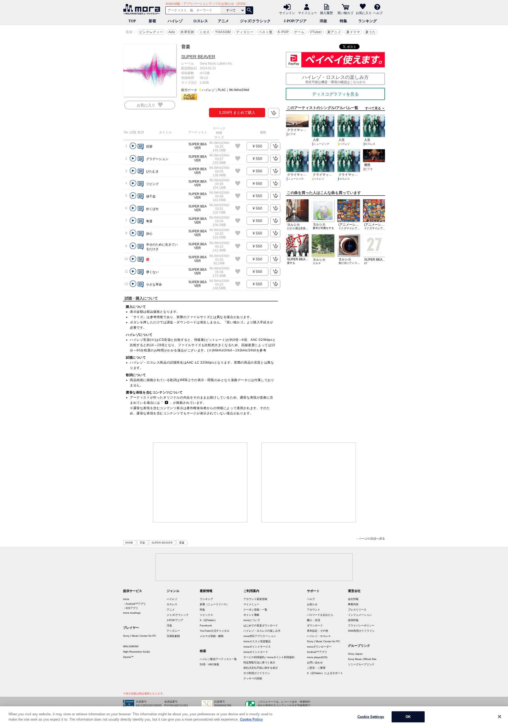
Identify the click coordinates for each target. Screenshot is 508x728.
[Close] (499, 716)
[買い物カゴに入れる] (273, 113)
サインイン (287, 12)
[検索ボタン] (249, 10)
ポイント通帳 (251, 614)
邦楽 (142, 542)
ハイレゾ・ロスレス (319, 636)
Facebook (206, 625)
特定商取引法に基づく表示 (259, 662)
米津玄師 (187, 32)
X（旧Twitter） (208, 620)
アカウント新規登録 (255, 599)
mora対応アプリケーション (259, 636)
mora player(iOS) (317, 657)
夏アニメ (334, 32)
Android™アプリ (317, 651)
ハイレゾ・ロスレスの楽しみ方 (261, 630)
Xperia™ (128, 656)
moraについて (251, 620)
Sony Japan (355, 653)
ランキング (367, 21)
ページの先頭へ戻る (372, 538)
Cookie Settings (370, 717)
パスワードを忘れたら (320, 614)
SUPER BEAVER (198, 56)
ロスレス (200, 21)
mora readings (131, 612)
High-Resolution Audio (136, 651)
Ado (172, 32)
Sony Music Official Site (362, 659)
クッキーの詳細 (252, 678)
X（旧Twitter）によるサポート (325, 673)
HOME (129, 542)
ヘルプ (378, 12)
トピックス (206, 614)
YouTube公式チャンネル (214, 630)
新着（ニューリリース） (214, 604)
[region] (254, 717)
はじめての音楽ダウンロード (260, 625)
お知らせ (312, 604)
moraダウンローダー (319, 646)
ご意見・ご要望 (316, 667)
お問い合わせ (315, 662)
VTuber (316, 32)
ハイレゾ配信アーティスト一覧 (218, 659)
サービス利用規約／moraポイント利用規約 (268, 657)
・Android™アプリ (134, 603)
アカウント (313, 609)
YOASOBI (223, 32)
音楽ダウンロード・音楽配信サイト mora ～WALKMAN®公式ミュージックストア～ (143, 9)
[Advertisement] (200, 482)
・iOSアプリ (130, 608)
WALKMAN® (130, 646)
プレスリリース (357, 609)
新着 (152, 21)
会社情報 (353, 599)
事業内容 (353, 604)
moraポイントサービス (257, 646)
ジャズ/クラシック (255, 21)
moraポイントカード (255, 651)
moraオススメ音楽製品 (257, 641)
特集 (343, 21)
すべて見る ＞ (375, 108)
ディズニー (244, 32)
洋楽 (323, 21)
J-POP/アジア (295, 21)
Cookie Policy (251, 719)
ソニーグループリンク (361, 664)
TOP (132, 21)
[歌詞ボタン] (140, 147)
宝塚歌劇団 (173, 636)
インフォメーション (360, 614)
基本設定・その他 (317, 630)
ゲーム (299, 32)
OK (408, 717)
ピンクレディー (151, 32)
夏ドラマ (353, 32)
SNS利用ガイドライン (361, 630)
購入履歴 (326, 12)
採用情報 (353, 620)
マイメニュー (307, 12)
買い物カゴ (345, 12)
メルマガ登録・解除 (212, 636)
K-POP (283, 32)
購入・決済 (313, 620)
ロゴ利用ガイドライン (256, 673)
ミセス (204, 32)
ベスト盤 (266, 32)
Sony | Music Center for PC (139, 635)
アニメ (223, 21)
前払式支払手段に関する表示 (260, 667)
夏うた (370, 32)
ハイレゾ (175, 21)
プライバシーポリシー (361, 625)
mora (126, 599)
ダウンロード (315, 625)
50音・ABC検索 (209, 664)
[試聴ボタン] (133, 146)
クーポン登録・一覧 (255, 609)
